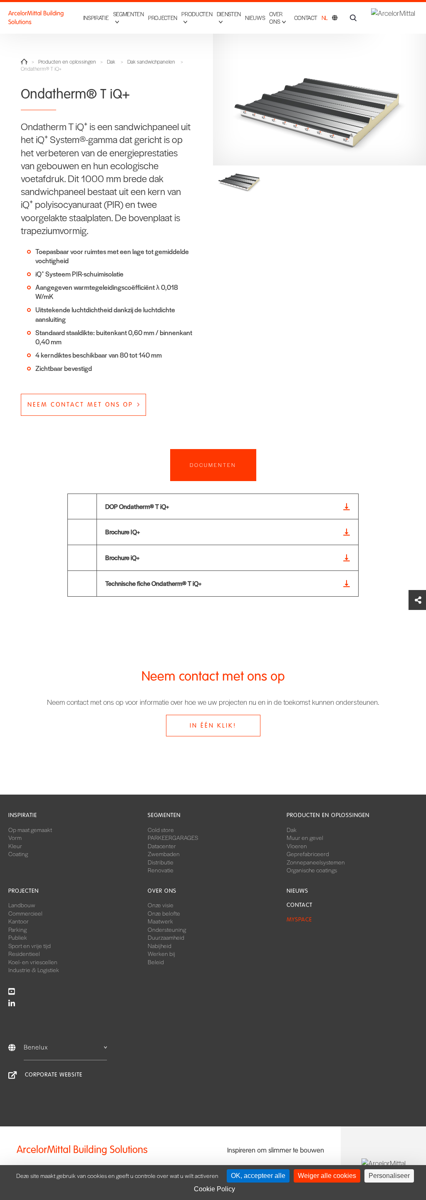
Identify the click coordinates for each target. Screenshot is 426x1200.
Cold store (161, 829)
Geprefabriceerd (308, 853)
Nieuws (255, 18)
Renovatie (160, 870)
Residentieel (24, 953)
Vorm (15, 837)
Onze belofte (164, 913)
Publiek (17, 937)
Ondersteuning (167, 929)
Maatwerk (160, 921)
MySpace (299, 919)
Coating (18, 853)
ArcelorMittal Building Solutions (36, 18)
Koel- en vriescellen (32, 962)
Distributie (160, 862)
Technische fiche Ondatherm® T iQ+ (153, 583)
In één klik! (213, 725)
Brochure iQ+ (122, 557)
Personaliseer (389, 1175)
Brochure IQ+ (122, 531)
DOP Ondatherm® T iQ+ (137, 506)
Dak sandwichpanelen (151, 61)
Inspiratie (96, 18)
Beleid (156, 962)
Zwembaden (164, 853)
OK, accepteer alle (258, 1175)
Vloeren (297, 846)
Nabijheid (159, 945)
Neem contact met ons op (80, 404)
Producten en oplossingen (67, 61)
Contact (305, 18)
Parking (17, 929)
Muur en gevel (305, 837)
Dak (111, 61)
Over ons (162, 890)
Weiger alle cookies (327, 1175)
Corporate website (53, 1074)
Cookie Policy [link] (214, 1189)
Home (24, 61)
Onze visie (160, 905)
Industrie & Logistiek (33, 969)
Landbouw (21, 905)
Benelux (36, 1046)
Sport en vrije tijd (29, 945)
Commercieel (25, 913)
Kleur (15, 846)
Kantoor (18, 921)
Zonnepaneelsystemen (316, 862)
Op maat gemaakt (30, 829)
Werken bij (161, 953)
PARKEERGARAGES (173, 837)
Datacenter (162, 846)
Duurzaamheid (166, 937)
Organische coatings (312, 870)
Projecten (162, 18)
